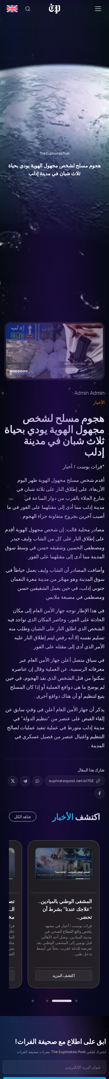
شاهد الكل (22, 816)
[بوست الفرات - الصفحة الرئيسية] (54, 8)
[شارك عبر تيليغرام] (25, 781)
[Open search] (27, 8)
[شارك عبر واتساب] (37, 781)
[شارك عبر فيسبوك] (99, 793)
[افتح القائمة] (98, 8)
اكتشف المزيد (64, 975)
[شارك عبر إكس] (13, 781)
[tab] (76, 1001)
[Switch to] (12, 8)
